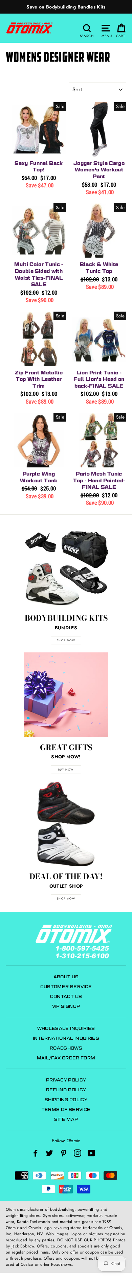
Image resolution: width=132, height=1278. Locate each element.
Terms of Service (66, 1109)
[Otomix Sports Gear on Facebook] (35, 1153)
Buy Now (66, 769)
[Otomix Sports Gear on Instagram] (77, 1153)
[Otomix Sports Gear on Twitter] (49, 1153)
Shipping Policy (66, 1099)
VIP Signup (66, 1006)
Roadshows (66, 1048)
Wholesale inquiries (66, 1028)
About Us (66, 976)
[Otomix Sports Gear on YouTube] (91, 1153)
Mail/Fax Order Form (66, 1057)
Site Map (66, 1119)
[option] (66, 6)
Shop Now (66, 898)
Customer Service (66, 986)
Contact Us (66, 996)
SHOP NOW (66, 640)
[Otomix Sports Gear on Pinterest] (63, 1153)
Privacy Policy (66, 1079)
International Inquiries (66, 1038)
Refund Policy (66, 1089)
